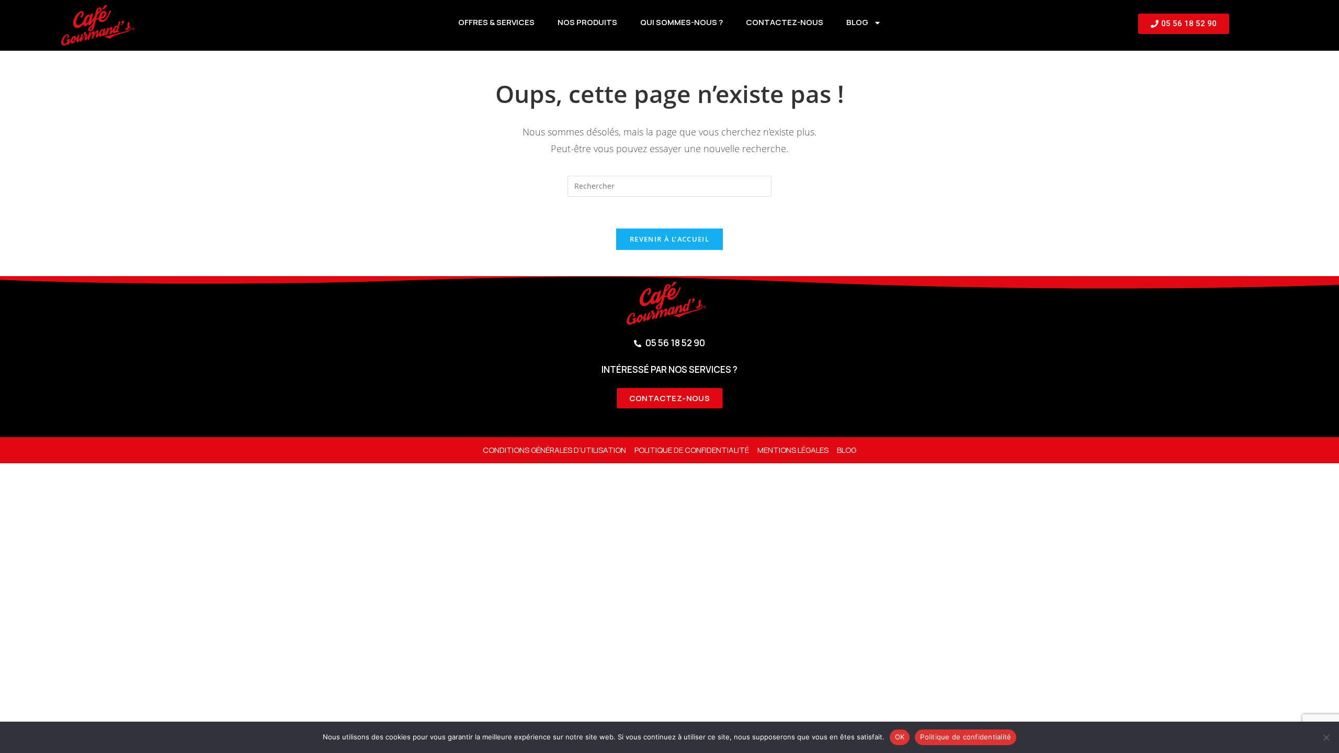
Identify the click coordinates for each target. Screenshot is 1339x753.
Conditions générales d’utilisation (554, 449)
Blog (846, 449)
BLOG (857, 22)
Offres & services (496, 22)
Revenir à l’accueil (669, 239)
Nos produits (587, 22)
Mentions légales (793, 449)
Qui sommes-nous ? (681, 22)
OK (900, 737)
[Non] (1326, 737)
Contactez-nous (784, 22)
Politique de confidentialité (691, 449)
